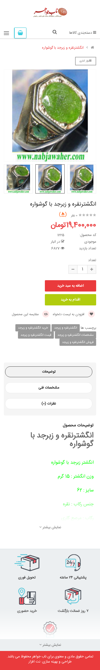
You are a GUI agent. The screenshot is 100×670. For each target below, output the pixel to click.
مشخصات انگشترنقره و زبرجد (75, 335)
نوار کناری (84, 61)
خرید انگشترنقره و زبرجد (33, 327)
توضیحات (49, 372)
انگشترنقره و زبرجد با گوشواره (63, 48)
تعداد (92, 260)
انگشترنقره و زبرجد (65, 327)
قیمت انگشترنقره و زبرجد (36, 335)
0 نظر (74, 215)
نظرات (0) (49, 404)
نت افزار (34, 662)
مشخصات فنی (48, 388)
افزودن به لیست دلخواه (69, 314)
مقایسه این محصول (26, 314)
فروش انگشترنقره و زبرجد (78, 342)
